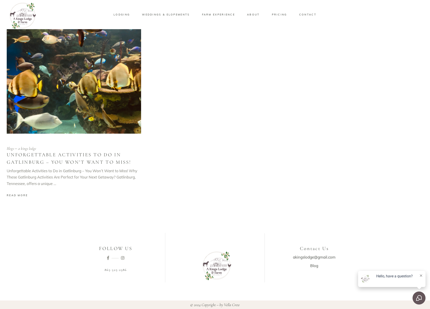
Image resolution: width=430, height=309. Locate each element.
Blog (314, 265)
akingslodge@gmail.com (314, 257)
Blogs (10, 148)
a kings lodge (27, 148)
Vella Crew (232, 304)
